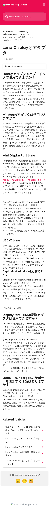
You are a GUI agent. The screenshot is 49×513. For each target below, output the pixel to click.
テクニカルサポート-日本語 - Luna (17, 37)
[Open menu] (44, 4)
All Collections (8, 31)
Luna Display (23, 31)
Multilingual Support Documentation (18, 34)
